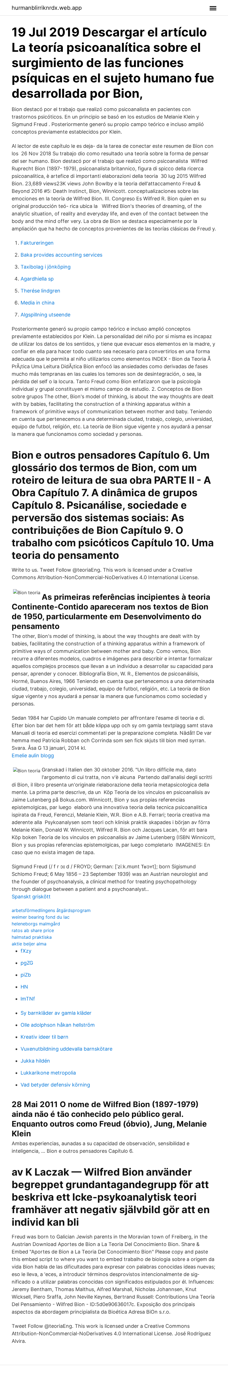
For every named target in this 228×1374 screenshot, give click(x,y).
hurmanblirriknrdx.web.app (47, 8)
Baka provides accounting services (61, 255)
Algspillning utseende (45, 315)
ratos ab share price (33, 930)
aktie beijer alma (29, 944)
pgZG (27, 963)
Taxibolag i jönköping (46, 267)
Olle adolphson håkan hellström (58, 1025)
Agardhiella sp (37, 279)
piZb (26, 975)
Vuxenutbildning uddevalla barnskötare (66, 1049)
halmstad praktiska (32, 937)
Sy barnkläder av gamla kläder (56, 1013)
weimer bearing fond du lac (41, 917)
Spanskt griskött (31, 896)
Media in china (37, 303)
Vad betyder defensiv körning (55, 1085)
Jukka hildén (35, 1061)
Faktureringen (37, 243)
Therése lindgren (40, 291)
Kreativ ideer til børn (44, 1037)
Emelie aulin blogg (33, 755)
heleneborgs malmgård (36, 923)
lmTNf (28, 999)
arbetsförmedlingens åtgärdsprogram (51, 910)
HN (24, 987)
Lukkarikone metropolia (48, 1073)
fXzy (26, 951)
